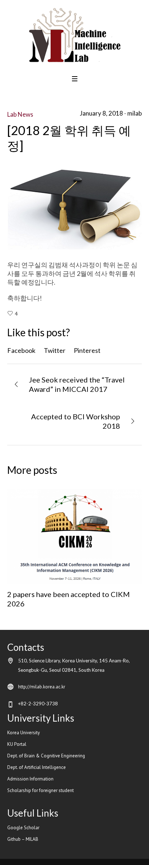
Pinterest (87, 350)
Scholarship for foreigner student (40, 790)
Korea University (23, 733)
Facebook (21, 350)
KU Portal (17, 744)
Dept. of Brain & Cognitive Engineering (46, 756)
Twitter (54, 350)
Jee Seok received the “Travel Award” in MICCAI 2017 (77, 384)
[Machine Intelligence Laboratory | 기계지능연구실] (75, 35)
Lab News (20, 114)
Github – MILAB (23, 839)
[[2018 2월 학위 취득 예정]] (74, 206)
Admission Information (30, 779)
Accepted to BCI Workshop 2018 (75, 421)
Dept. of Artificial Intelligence (37, 767)
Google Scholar (23, 828)
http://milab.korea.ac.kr (41, 687)
